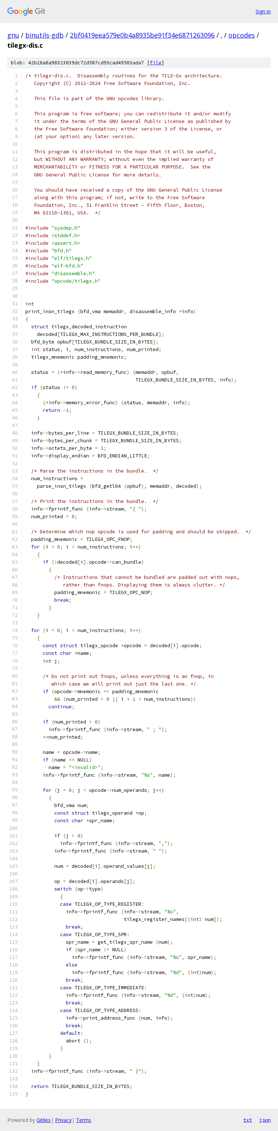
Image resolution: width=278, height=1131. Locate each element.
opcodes (241, 35)
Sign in (263, 11)
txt (247, 1120)
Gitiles (44, 1120)
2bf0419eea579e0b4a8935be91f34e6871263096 (142, 35)
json (265, 1120)
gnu (13, 35)
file (155, 63)
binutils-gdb (44, 35)
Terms (83, 1120)
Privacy (63, 1120)
